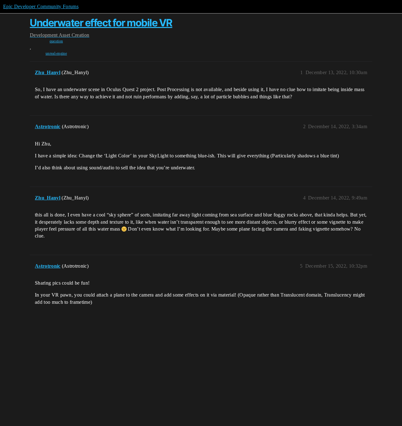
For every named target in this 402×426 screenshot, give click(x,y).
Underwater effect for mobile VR (101, 23)
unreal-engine (56, 53)
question (56, 41)
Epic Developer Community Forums (41, 6)
